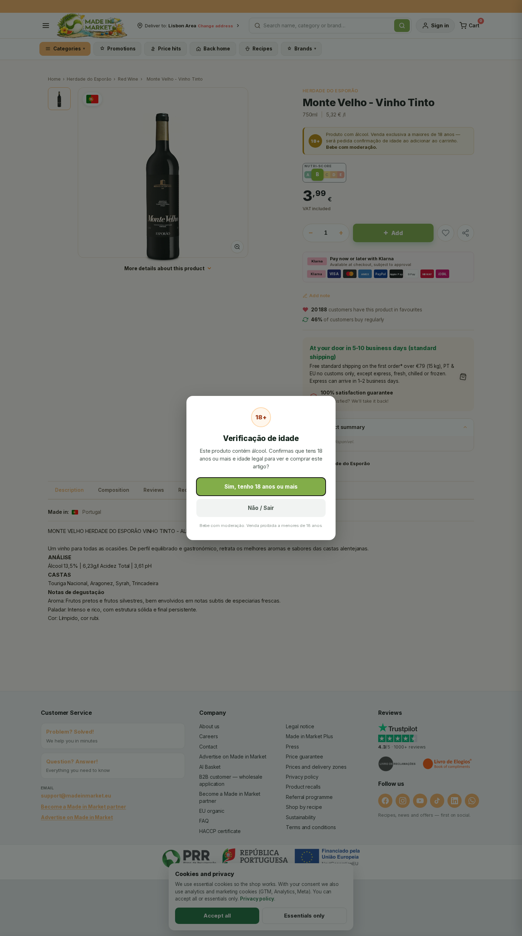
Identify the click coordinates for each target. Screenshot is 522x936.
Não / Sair (261, 508)
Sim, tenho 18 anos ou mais (261, 486)
